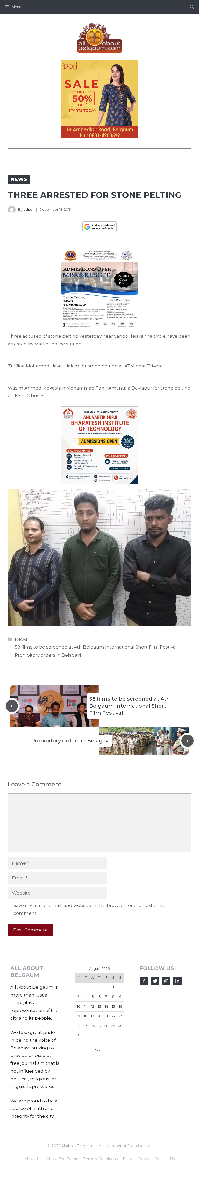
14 (106, 1006)
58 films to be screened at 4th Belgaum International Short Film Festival (96, 647)
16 (120, 1006)
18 (85, 1016)
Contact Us (164, 1159)
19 (92, 1016)
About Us (33, 1159)
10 (78, 1006)
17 (78, 1016)
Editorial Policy (136, 1159)
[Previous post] (12, 706)
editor (28, 209)
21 (106, 1016)
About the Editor (62, 1159)
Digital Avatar (139, 1146)
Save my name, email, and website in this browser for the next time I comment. (90, 909)
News (19, 179)
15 (113, 1006)
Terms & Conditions (100, 1159)
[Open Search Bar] (192, 7)
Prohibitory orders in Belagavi (48, 655)
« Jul (98, 1049)
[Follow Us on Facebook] (144, 981)
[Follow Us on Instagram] (166, 981)
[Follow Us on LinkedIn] (177, 981)
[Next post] (187, 741)
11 (85, 1006)
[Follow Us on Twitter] (155, 981)
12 (92, 1006)
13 (99, 1006)
